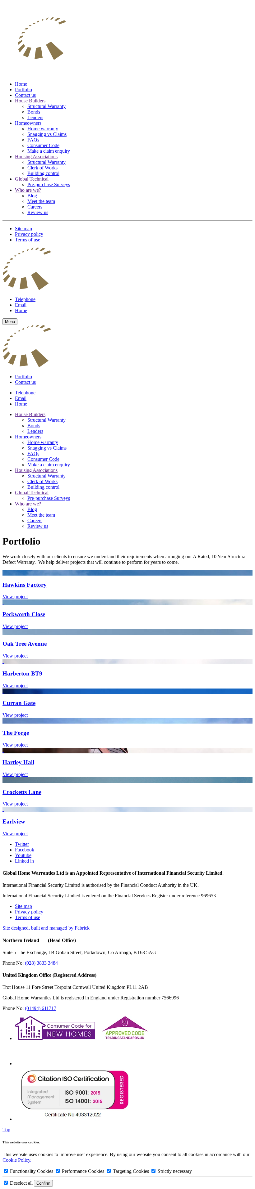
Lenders (35, 117)
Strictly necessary (174, 1171)
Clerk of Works (42, 167)
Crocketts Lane (21, 792)
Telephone (25, 299)
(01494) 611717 (40, 1008)
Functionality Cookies (31, 1171)
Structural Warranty (46, 106)
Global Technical (32, 179)
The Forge (15, 732)
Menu (10, 321)
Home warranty (42, 128)
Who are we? (28, 190)
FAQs (33, 139)
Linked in (24, 861)
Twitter (22, 844)
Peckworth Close (23, 614)
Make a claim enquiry (48, 151)
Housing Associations (36, 156)
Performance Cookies (83, 1171)
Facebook (24, 849)
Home (21, 84)
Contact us (25, 95)
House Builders (30, 100)
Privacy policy (29, 234)
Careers (34, 206)
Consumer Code (43, 145)
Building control (43, 173)
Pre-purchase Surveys (48, 184)
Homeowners (28, 123)
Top (6, 1129)
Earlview (13, 821)
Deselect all (21, 1183)
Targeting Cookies (131, 1171)
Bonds (33, 111)
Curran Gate (18, 703)
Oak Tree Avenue (24, 643)
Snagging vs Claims (47, 134)
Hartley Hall (18, 762)
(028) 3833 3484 (41, 963)
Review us (37, 212)
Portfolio (23, 89)
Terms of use (27, 239)
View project (15, 596)
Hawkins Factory (24, 584)
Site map (23, 228)
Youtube (23, 855)
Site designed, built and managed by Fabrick (46, 928)
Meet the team (41, 201)
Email (20, 304)
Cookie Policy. (16, 1160)
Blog (32, 195)
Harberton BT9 (22, 673)
